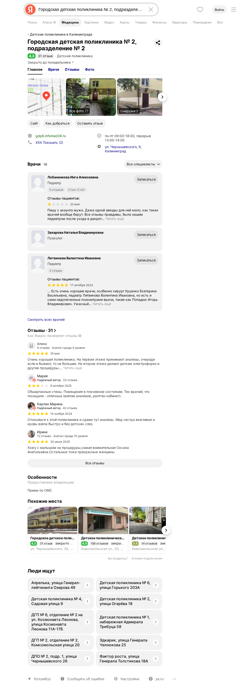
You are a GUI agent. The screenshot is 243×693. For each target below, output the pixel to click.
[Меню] (233, 9)
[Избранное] (200, 9)
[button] (32, 56)
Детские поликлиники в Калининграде (61, 34)
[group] (95, 356)
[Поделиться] (158, 42)
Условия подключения (146, 558)
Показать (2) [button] (49, 142)
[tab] (35, 69)
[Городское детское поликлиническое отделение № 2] (52, 530)
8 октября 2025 (60, 385)
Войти (219, 10)
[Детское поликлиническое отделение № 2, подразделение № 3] (103, 530)
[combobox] (90, 9)
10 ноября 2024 (61, 413)
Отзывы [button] (72, 69)
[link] (46, 97)
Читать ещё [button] (114, 219)
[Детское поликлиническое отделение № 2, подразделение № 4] (154, 530)
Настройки (130, 679)
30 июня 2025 (60, 441)
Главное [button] (35, 69)
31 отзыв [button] (45, 56)
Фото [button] (89, 69)
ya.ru (159, 679)
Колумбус (42, 679)
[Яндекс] (30, 9)
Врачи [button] (53, 69)
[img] (57, 204)
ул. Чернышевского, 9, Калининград (123, 149)
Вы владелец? (118, 558)
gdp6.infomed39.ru (51, 136)
